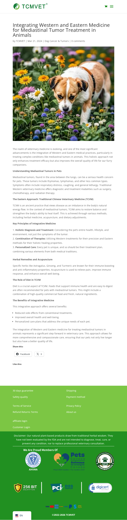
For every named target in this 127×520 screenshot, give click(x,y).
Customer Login (21, 427)
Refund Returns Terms (25, 412)
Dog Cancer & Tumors (57, 41)
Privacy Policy (73, 405)
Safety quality (20, 396)
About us (71, 412)
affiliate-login (20, 420)
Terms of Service (22, 405)
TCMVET (20, 41)
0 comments (78, 41)
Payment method (75, 396)
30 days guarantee (23, 390)
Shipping (71, 390)
